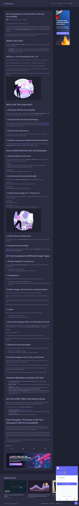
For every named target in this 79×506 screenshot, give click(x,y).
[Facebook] (11, 448)
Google (25, 19)
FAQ (56, 3)
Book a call (60, 3)
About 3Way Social (44, 503)
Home (53, 3)
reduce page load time (26, 409)
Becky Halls (25, 23)
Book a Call (52, 503)
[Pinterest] (34, 448)
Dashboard (70, 3)
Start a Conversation (67, 483)
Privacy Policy (59, 503)
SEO (23, 19)
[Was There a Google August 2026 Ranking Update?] (15, 486)
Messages (66, 499)
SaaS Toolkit (70, 496)
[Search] (74, 3)
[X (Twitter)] (23, 448)
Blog (65, 3)
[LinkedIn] (45, 448)
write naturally (9, 250)
